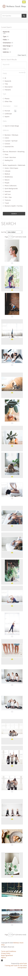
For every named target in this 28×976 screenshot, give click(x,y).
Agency (3, 957)
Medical (7, 174)
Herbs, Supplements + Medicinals (14, 165)
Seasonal (8, 191)
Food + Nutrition (10, 157)
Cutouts (7, 144)
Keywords (8, 81)
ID (5, 78)
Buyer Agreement (7, 955)
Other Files (8, 101)
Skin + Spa (8, 197)
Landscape (8, 114)
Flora (6, 154)
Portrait (7, 111)
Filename (8, 90)
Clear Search (22, 55)
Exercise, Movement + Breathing (13, 151)
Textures (8, 200)
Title (6, 84)
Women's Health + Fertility (13, 206)
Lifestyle (7, 171)
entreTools (23, 963)
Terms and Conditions (8, 951)
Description (9, 87)
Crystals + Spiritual (11, 141)
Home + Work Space (11, 168)
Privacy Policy (5, 953)
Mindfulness (9, 177)
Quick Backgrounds (11, 188)
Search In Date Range (12, 126)
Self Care (8, 194)
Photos (7, 98)
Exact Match (21, 72)
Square (7, 116)
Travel (7, 203)
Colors (7, 138)
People (7, 183)
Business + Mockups (11, 135)
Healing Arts (9, 160)
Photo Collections (10, 186)
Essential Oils (9, 146)
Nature (7, 180)
